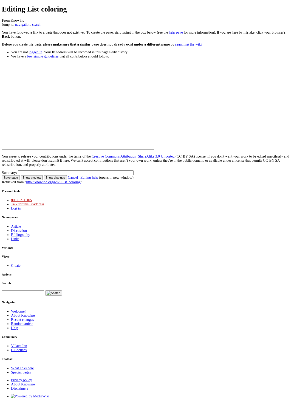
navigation (22, 24)
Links (15, 239)
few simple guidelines (43, 56)
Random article (22, 324)
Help (14, 328)
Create (15, 265)
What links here (22, 368)
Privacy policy (21, 380)
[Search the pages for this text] (53, 293)
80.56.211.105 (21, 200)
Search (6, 283)
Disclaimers (19, 388)
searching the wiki (188, 44)
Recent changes (22, 320)
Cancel (73, 177)
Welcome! (18, 311)
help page (176, 32)
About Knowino (23, 315)
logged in (35, 52)
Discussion (19, 231)
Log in (16, 208)
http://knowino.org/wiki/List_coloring (53, 182)
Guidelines (19, 350)
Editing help (89, 177)
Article (16, 226)
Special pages (21, 372)
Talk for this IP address (27, 204)
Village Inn (19, 346)
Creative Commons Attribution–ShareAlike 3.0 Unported (133, 156)
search (36, 24)
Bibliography (20, 235)
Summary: (9, 173)
